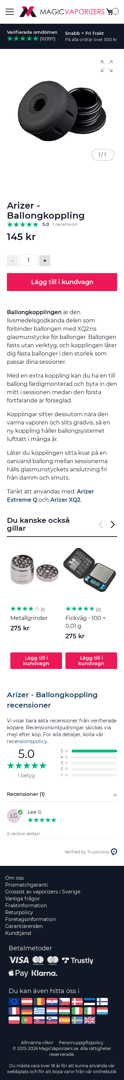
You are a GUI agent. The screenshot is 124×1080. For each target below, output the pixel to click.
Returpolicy (19, 912)
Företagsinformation (30, 919)
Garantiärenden (24, 926)
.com (14, 1001)
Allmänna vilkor (37, 1042)
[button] (106, 66)
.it (89, 1010)
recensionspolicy (27, 741)
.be (39, 1001)
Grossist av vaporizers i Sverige (42, 892)
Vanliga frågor (22, 899)
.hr (52, 1001)
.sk (39, 1020)
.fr (14, 1010)
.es (64, 1020)
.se (77, 1020)
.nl (52, 1010)
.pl (14, 1020)
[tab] (62, 700)
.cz (64, 1001)
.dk (77, 1001)
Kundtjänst (18, 933)
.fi (102, 1001)
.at (26, 1001)
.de (26, 1010)
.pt (26, 1020)
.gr (39, 1010)
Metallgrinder (29, 618)
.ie (77, 1010)
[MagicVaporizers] (61, 11)
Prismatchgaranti (26, 885)
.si (52, 1020)
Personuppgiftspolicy (81, 1042)
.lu (102, 1010)
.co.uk (89, 1020)
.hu (64, 1010)
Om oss (14, 878)
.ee (89, 1001)
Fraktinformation (26, 905)
